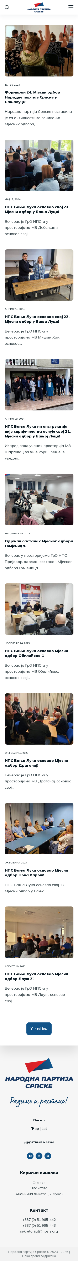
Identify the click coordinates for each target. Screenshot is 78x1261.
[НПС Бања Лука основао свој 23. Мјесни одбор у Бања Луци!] (39, 165)
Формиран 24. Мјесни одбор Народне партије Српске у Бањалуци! (32, 97)
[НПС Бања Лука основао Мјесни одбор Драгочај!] (39, 719)
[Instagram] (48, 1156)
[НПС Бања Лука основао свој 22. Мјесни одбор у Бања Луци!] (39, 275)
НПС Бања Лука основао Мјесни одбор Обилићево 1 (36, 653)
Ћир (35, 1128)
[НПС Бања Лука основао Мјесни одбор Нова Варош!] (39, 829)
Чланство (39, 1188)
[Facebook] (30, 1156)
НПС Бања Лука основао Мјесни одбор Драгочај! (36, 763)
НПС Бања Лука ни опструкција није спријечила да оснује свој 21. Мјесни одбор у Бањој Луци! (38, 431)
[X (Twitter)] (39, 1156)
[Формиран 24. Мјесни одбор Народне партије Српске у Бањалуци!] (39, 50)
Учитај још (39, 1029)
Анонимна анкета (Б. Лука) (39, 1194)
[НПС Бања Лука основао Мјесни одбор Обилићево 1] (39, 609)
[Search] (7, 7)
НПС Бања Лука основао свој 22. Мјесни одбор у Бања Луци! (37, 319)
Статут (39, 1182)
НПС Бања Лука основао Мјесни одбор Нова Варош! (36, 872)
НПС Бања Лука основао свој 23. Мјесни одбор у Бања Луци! (37, 209)
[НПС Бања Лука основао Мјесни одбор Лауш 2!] (39, 932)
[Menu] (70, 7)
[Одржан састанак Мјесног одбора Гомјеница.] (39, 499)
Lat (44, 1128)
